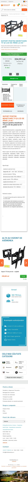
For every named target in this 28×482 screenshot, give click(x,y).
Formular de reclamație (9, 394)
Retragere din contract (9, 392)
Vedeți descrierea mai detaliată (9, 49)
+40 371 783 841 (7, 450)
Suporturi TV (4, 15)
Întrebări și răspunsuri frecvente (11, 390)
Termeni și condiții (7, 399)
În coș (23, 276)
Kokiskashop (4, 14)
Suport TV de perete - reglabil (10, 271)
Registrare (11, 1)
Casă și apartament (14, 14)
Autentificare (4, 1)
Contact (5, 413)
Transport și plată (14, 85)
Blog (4, 411)
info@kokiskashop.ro (8, 452)
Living (22, 14)
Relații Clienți (21, 85)
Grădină (14, 461)
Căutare (24, 9)
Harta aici (5, 442)
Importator (5, 84)
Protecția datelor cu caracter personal (13, 401)
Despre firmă (6, 408)
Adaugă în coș (14, 78)
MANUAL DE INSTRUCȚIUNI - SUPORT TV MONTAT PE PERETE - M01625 (7, 97)
